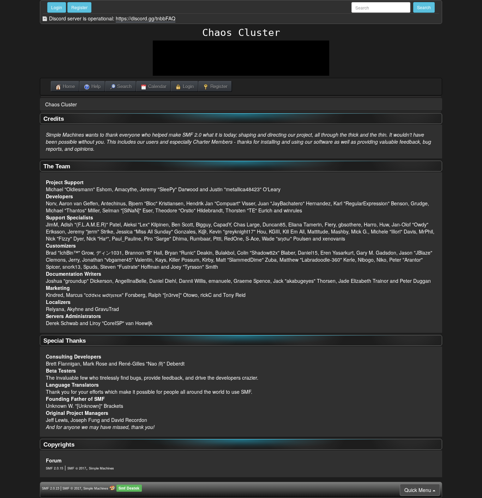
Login (56, 7)
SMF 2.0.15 (54, 468)
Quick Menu (418, 489)
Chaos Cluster (241, 32)
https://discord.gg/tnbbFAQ (145, 18)
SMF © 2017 (76, 468)
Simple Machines (101, 468)
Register (79, 7)
